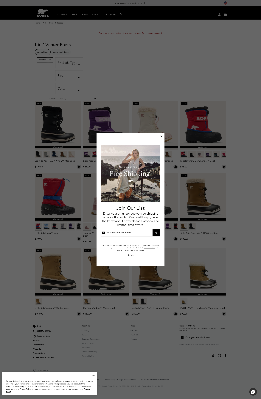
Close (93, 375)
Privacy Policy (149, 248)
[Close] (161, 136)
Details (130, 255)
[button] (253, 392)
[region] (49, 383)
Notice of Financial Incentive (127, 250)
